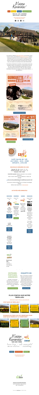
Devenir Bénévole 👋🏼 (19, 351)
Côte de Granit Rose (24, 56)
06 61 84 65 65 (25, 184)
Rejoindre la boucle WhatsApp (9, 216)
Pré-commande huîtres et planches (19, 112)
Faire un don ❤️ (26, 351)
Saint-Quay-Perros (20, 55)
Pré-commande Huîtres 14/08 (28, 139)
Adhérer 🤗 (12, 351)
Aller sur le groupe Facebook (12, 288)
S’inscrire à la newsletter (27, 11)
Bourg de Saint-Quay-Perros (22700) (19, 17)
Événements (14, 11)
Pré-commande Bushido (11, 141)
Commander (16, 218)
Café (9, 11)
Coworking (19, 11)
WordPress (18, 390)
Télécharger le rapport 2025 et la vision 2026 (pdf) (19, 299)
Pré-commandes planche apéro (11, 139)
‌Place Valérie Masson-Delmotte (19, 18)
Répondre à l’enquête (26, 288)
